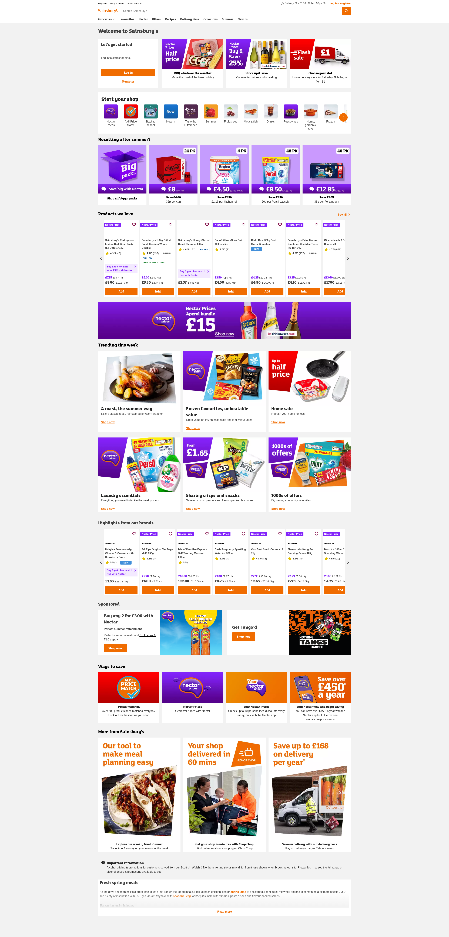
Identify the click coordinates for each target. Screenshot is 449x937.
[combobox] (231, 11)
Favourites (126, 19)
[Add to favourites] (134, 224)
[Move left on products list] (101, 272)
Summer (227, 19)
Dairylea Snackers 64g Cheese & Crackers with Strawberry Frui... (119, 607)
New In (242, 19)
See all (342, 214)
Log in (128, 72)
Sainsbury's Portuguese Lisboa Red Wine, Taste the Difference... (119, 271)
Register (128, 81)
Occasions (210, 19)
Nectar (143, 19)
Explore (102, 3)
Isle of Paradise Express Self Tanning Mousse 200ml (192, 607)
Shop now (108, 449)
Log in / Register (340, 3)
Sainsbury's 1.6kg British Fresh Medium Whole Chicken (157, 271)
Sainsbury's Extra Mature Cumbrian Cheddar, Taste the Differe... (303, 271)
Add (121, 319)
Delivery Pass (189, 20)
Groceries (105, 19)
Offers (156, 19)
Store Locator (134, 3)
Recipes (170, 19)
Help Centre (117, 3)
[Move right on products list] (348, 272)
